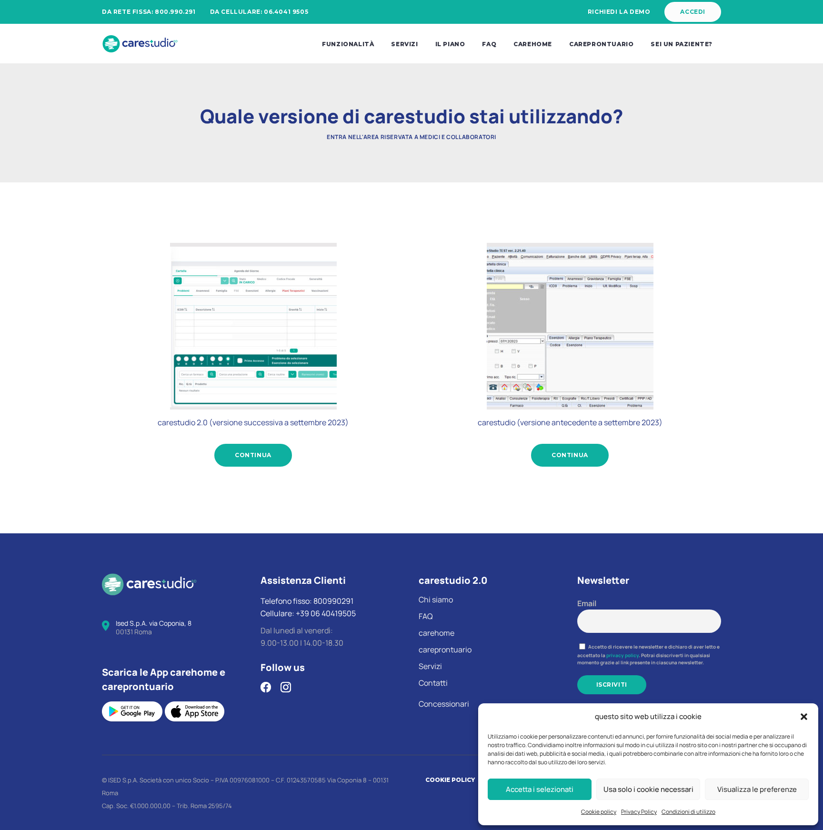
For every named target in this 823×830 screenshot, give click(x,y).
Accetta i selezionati (539, 789)
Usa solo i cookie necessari (648, 789)
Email (586, 603)
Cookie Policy (450, 779)
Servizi (430, 666)
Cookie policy (598, 812)
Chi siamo (436, 599)
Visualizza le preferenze (757, 789)
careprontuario (445, 649)
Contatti (433, 683)
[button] (804, 716)
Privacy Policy (639, 812)
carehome (436, 633)
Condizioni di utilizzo (688, 812)
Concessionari (444, 704)
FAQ (426, 616)
